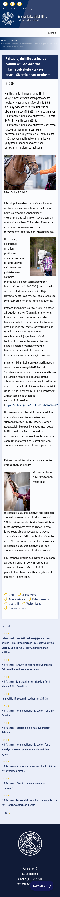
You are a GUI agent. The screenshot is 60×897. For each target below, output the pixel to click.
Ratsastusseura (40, 599)
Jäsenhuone (35, 9)
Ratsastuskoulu (16, 599)
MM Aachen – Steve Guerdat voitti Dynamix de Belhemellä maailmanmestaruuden (27, 667)
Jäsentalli (13, 603)
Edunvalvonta (28, 594)
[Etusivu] (8, 18)
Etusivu (4, 40)
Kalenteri (17, 9)
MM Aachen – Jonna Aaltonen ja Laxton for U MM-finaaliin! (29, 713)
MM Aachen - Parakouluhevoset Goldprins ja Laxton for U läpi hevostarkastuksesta (30, 802)
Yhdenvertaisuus (17, 608)
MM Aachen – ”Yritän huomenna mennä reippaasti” (23, 786)
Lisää (4, 813)
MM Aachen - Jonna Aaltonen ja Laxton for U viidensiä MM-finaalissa (26, 684)
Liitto (11, 594)
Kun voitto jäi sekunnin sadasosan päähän (25, 698)
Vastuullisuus (33, 603)
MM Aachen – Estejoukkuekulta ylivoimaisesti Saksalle (26, 730)
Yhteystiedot (7, 9)
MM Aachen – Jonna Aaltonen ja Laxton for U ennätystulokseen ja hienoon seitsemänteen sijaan (26, 749)
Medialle (26, 9)
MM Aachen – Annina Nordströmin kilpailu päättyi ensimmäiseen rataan (29, 769)
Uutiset (14, 40)
